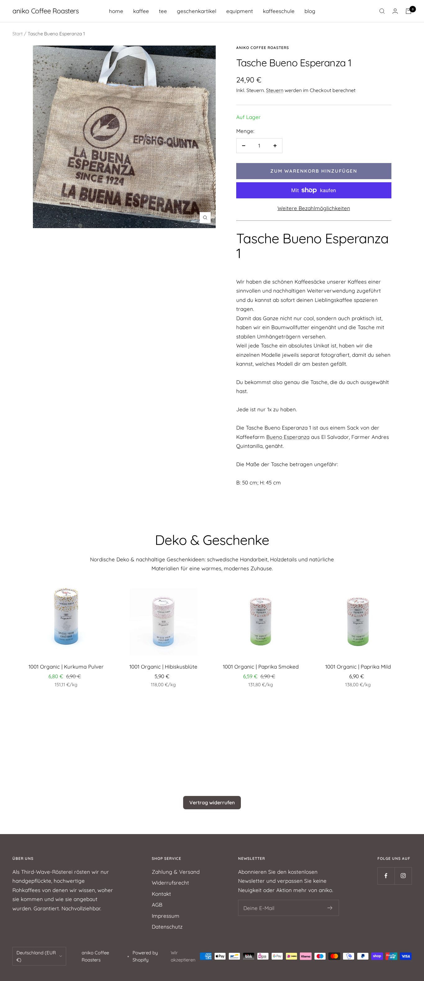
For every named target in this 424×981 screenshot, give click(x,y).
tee (163, 11)
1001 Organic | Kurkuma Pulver (66, 666)
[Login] (395, 11)
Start (17, 34)
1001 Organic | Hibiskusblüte (163, 666)
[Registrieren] (330, 908)
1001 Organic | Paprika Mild (358, 666)
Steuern (274, 90)
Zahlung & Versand (176, 871)
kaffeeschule (279, 11)
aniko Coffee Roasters (262, 47)
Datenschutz (167, 926)
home (116, 11)
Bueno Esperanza (287, 437)
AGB (157, 904)
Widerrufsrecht (170, 882)
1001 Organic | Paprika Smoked (261, 666)
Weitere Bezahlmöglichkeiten (313, 208)
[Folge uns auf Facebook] (386, 875)
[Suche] (382, 11)
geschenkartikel (196, 11)
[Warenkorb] (408, 11)
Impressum (165, 916)
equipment (239, 11)
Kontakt (161, 893)
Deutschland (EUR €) (36, 956)
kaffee (141, 11)
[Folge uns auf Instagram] (403, 875)
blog (309, 11)
